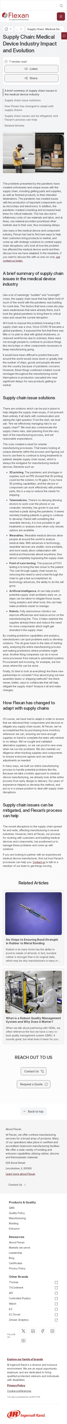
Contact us (39, 862)
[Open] (61, 16)
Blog (11, 1257)
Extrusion (14, 1228)
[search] (61, 6)
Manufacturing (17, 1218)
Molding (13, 1223)
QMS (12, 1207)
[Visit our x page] (23, 1331)
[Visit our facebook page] (42, 1331)
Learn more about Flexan (20, 1173)
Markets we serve (19, 1247)
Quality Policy (17, 1213)
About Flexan (16, 1242)
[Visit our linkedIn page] (33, 1331)
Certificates (15, 1263)
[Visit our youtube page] (23, 1340)
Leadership (15, 1252)
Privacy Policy (17, 1268)
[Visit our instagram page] (52, 1331)
